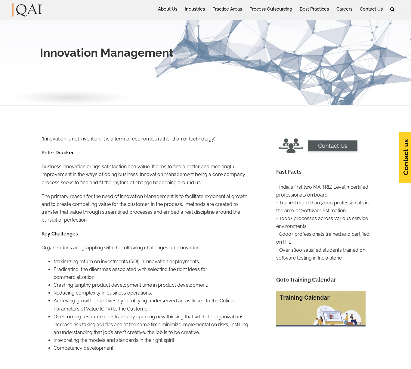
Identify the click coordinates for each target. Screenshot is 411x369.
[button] (392, 9)
